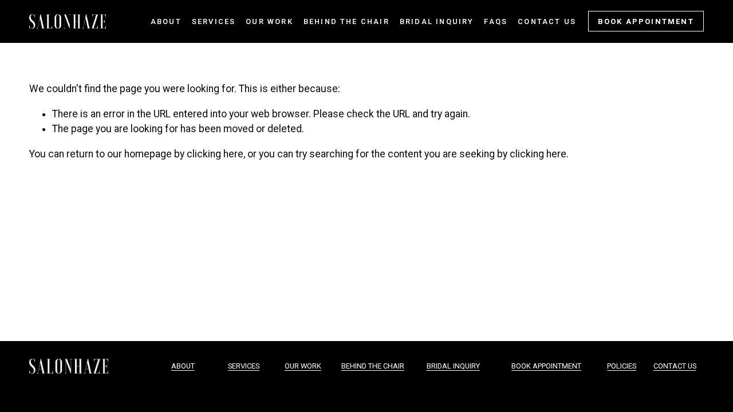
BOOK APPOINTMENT (646, 21)
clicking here (215, 154)
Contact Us (547, 21)
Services (214, 21)
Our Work (269, 21)
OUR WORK (303, 366)
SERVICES (243, 366)
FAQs (495, 21)
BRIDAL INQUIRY (453, 366)
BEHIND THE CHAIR (372, 366)
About (166, 21)
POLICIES (621, 366)
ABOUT (183, 366)
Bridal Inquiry (437, 21)
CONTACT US (674, 366)
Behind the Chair (346, 21)
